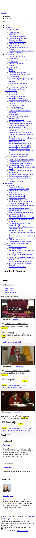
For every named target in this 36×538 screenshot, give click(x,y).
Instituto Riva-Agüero (16, 98)
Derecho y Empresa (15, 252)
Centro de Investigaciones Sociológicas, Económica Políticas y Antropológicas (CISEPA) (21, 134)
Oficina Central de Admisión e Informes (21, 160)
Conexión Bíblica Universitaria (18, 116)
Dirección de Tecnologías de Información (22, 205)
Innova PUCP (13, 192)
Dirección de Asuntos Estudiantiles (20, 161)
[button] (3, 13)
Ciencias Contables (15, 53)
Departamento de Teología (17, 216)
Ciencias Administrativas (16, 63)
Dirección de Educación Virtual (19, 165)
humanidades (16, 385)
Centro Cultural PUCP (16, 109)
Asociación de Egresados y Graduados (21, 212)
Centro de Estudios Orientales (18, 154)
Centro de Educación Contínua (18, 100)
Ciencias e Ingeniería (15, 40)
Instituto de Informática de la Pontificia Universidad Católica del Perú (21, 202)
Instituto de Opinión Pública (17, 127)
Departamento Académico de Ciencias (21, 78)
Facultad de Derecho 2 (16, 214)
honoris (4, 342)
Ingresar (8, 18)
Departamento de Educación (18, 87)
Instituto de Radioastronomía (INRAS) (21, 209)
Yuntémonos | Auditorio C (17, 198)
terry (9, 385)
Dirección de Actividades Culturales (20, 241)
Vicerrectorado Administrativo (18, 190)
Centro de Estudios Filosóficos (18, 96)
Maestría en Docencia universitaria (20, 261)
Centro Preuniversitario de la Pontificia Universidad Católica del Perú (21, 124)
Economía (12, 65)
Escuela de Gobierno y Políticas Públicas (22, 250)
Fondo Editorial (14, 76)
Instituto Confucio (14, 118)
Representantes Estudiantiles (18, 156)
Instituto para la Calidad (16, 120)
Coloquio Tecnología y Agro (18, 200)
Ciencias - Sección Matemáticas (19, 60)
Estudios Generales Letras (17, 36)
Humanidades (13, 58)
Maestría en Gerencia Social (17, 247)
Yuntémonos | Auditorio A (17, 194)
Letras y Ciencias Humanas (17, 42)
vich (29, 428)
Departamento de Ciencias (17, 89)
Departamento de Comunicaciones (19, 74)
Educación (12, 34)
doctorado (18, 342)
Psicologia (12, 71)
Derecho (11, 31)
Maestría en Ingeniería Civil (17, 267)
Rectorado (12, 185)
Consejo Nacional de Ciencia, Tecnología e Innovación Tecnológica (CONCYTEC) (22, 139)
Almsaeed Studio (22, 531)
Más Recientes (9, 288)
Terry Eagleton (8, 496)
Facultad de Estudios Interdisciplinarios (21, 51)
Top (2, 536)
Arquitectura (13, 67)
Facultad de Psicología (16, 210)
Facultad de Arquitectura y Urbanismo (21, 230)
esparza (15, 430)
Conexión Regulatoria (16, 181)
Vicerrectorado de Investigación (19, 189)
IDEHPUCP (13, 94)
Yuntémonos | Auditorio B (17, 196)
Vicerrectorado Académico (17, 207)
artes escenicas (13, 62)
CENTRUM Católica (15, 107)
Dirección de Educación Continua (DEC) (22, 218)
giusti (15, 387)
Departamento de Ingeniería (17, 72)
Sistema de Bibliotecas (16, 187)
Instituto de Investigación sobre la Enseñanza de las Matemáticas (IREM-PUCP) (21, 150)
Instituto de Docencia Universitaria (20, 121)
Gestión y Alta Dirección (16, 43)
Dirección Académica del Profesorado (21, 174)
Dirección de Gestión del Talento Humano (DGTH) (19, 224)
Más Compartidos (8, 285)
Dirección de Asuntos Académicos (19, 176)
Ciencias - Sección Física (17, 56)
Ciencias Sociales (14, 29)
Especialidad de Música (16, 105)
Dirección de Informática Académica (20, 163)
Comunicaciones (14, 33)
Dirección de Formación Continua (19, 178)
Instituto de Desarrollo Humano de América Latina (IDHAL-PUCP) (20, 144)
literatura (24, 385)
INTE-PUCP (13, 92)
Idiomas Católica (14, 114)
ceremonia (11, 342)
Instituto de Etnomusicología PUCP (20, 147)
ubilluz (21, 430)
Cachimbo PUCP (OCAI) (17, 239)
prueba (11, 180)
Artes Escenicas (14, 45)
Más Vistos (8, 290)
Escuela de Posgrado (15, 248)
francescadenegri (7, 387)
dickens (20, 387)
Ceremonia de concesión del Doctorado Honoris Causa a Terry (14, 325)
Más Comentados (10, 292)
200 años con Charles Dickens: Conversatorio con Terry (15, 417)
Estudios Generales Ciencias (18, 38)
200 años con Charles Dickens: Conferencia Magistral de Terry (15, 372)
